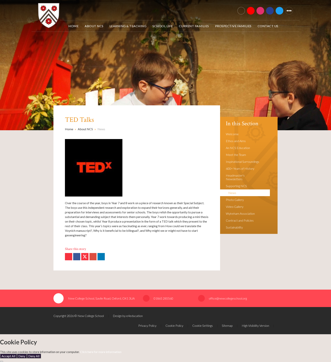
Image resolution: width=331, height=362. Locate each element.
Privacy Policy (147, 325)
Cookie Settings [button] (202, 325)
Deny (21, 356)
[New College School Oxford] (108, 9)
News (101, 129)
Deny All (33, 356)
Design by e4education (128, 316)
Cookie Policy (174, 325)
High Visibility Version (255, 325)
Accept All (8, 356)
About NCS (85, 129)
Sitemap (227, 325)
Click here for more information (100, 352)
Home (69, 129)
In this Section (242, 123)
